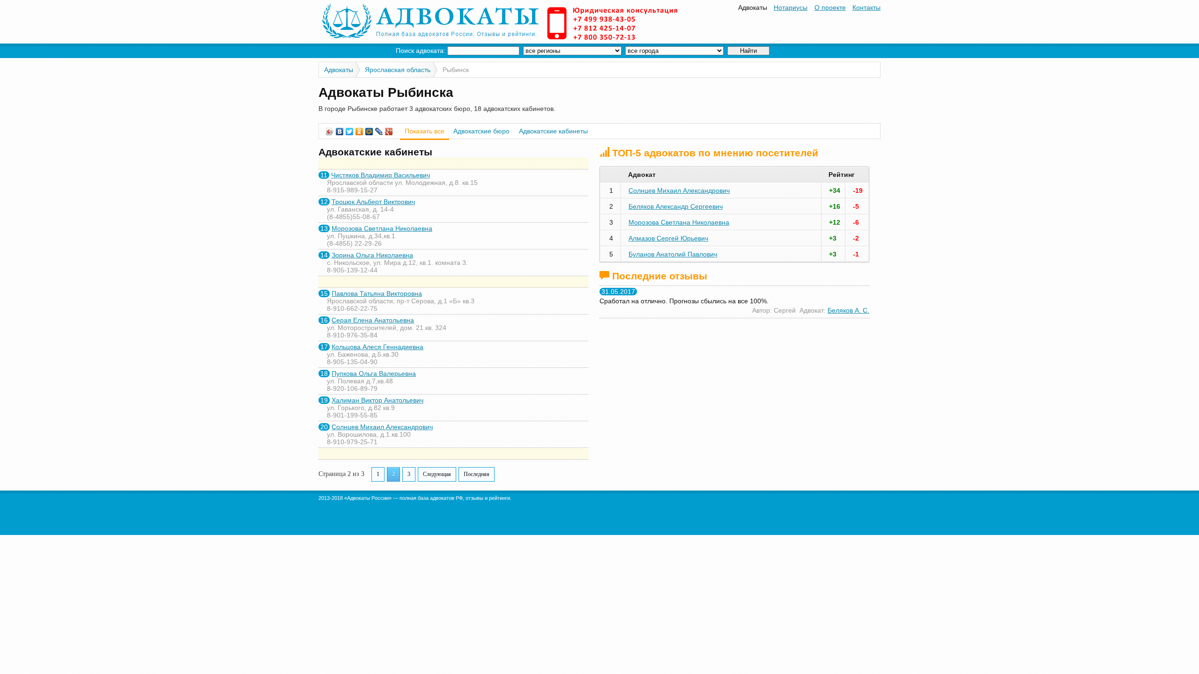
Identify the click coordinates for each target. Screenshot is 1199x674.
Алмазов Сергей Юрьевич (668, 238)
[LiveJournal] (379, 131)
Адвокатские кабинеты (553, 131)
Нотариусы (790, 7)
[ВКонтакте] (340, 131)
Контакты (866, 7)
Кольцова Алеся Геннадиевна (377, 347)
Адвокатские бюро (481, 131)
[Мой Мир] (369, 131)
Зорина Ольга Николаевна (372, 255)
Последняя (476, 474)
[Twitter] (350, 131)
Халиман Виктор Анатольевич (377, 400)
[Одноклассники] (359, 131)
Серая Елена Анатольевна (373, 320)
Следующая (437, 474)
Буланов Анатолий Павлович (673, 254)
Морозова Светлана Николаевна (382, 228)
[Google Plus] (389, 131)
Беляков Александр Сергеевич (676, 206)
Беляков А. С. (848, 310)
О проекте (830, 7)
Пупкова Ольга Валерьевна (374, 373)
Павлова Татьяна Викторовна (377, 293)
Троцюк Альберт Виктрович (373, 201)
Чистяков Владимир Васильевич (380, 175)
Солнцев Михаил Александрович (382, 427)
